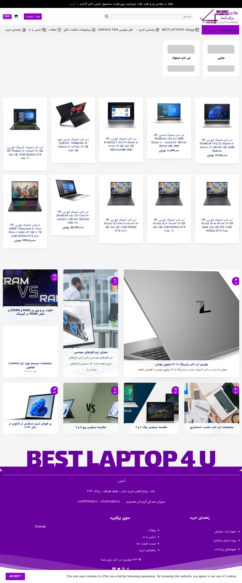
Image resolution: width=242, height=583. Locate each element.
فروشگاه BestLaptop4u (178, 30)
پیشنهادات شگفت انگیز (77, 30)
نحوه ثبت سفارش (225, 531)
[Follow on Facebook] (128, 569)
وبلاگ (152, 530)
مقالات (52, 30)
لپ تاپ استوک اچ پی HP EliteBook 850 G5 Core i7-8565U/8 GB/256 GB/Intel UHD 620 (73, 217)
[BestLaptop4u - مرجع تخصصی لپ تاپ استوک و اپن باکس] (219, 16)
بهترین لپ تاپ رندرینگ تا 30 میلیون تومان (181, 364)
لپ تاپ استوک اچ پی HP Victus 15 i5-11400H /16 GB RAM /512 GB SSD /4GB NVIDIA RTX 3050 (217, 225)
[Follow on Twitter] (118, 569)
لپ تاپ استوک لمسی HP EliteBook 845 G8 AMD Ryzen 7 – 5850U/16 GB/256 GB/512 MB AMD (169, 140)
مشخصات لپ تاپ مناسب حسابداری (211, 427)
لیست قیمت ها (146, 543)
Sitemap (40, 526)
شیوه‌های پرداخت (225, 549)
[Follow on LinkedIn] (114, 569)
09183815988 (110, 501)
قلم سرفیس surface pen (115, 30)
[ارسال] (106, 16)
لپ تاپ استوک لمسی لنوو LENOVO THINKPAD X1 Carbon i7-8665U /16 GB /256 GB (73, 145)
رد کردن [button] (74, 4)
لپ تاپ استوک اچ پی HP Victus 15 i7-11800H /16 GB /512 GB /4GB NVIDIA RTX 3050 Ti (169, 225)
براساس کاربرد (147, 30)
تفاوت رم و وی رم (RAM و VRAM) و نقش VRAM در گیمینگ (30, 312)
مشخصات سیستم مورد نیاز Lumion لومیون (30, 365)
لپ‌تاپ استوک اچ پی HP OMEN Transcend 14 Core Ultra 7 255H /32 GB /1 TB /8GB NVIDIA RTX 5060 (25, 230)
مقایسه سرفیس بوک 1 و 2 (151, 427)
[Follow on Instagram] (123, 569)
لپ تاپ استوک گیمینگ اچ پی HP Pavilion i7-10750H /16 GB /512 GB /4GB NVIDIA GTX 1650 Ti (25, 153)
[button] (16, 16)
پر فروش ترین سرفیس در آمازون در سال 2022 (30, 425)
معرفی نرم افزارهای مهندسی (91, 352)
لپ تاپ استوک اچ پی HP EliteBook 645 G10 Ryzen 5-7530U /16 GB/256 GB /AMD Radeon (217, 145)
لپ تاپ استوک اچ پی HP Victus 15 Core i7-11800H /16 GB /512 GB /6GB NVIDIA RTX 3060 (121, 225)
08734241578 (87, 501)
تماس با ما (35, 30)
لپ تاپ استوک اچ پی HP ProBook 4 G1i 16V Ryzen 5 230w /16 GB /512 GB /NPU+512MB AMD (121, 144)
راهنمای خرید (13, 30)
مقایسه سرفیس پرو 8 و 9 (90, 427)
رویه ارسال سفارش (224, 540)
